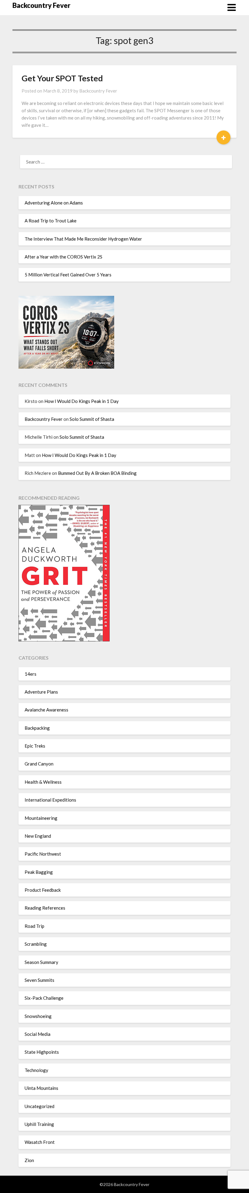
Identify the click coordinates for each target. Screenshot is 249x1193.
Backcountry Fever (41, 5)
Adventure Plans (41, 692)
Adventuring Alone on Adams (54, 202)
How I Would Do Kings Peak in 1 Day (81, 401)
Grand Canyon (39, 763)
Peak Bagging (39, 872)
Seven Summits (39, 980)
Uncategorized (39, 1106)
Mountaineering (41, 818)
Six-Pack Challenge (44, 998)
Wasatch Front (40, 1142)
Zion (29, 1160)
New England (38, 836)
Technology (36, 1070)
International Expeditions (50, 800)
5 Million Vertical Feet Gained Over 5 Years (68, 274)
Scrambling (36, 944)
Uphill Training (39, 1124)
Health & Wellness (43, 782)
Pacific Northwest (43, 854)
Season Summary (41, 962)
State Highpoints (42, 1052)
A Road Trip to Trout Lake (51, 220)
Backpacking (37, 728)
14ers (30, 674)
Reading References (45, 908)
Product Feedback (43, 890)
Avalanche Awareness (46, 709)
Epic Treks (35, 746)
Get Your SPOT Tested (62, 78)
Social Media (37, 1034)
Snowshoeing (38, 1016)
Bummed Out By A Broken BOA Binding (97, 473)
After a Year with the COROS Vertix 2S (63, 256)
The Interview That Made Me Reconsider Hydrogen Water (83, 239)
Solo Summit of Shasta (92, 419)
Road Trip (34, 926)
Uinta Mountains (41, 1088)
